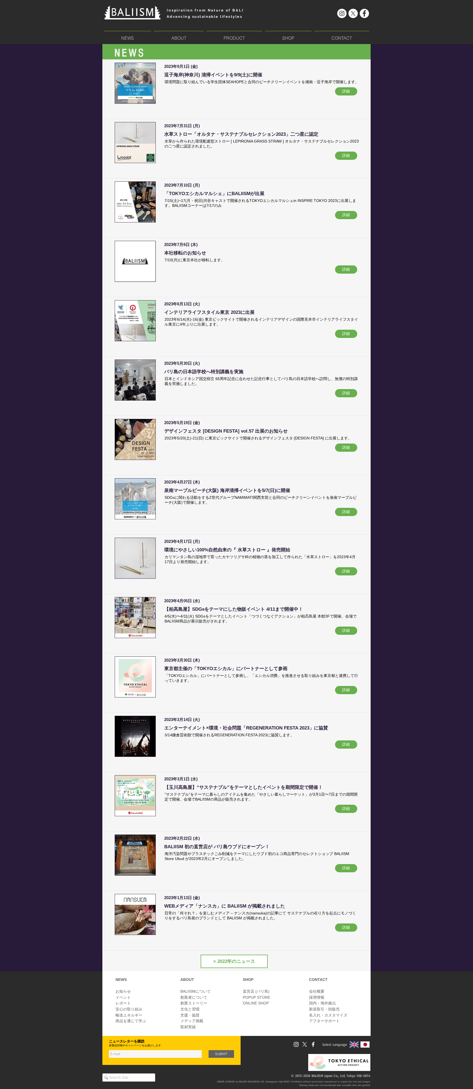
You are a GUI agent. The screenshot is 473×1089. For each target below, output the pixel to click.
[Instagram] (342, 13)
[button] (234, 35)
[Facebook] (364, 13)
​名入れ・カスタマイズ (328, 1015)
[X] (353, 13)
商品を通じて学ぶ (131, 1021)
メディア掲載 (191, 1021)
